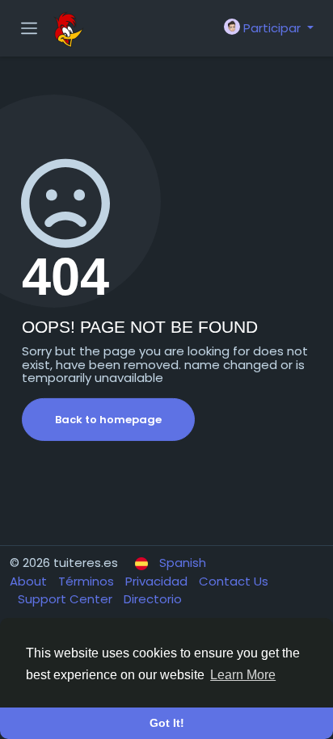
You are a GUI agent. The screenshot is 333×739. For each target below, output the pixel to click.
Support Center (67, 598)
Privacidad (158, 581)
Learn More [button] (243, 675)
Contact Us (233, 581)
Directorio (153, 598)
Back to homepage (108, 419)
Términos (87, 581)
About (30, 581)
